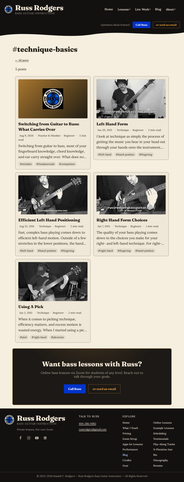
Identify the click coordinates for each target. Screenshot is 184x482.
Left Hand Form (112, 123)
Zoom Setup (130, 438)
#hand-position (125, 154)
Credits (127, 460)
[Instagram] (28, 438)
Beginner (69, 135)
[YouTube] (36, 438)
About (170, 9)
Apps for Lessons (133, 444)
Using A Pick (30, 306)
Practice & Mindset (49, 135)
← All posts (22, 60)
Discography (160, 460)
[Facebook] (20, 438)
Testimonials (161, 438)
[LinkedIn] (45, 438)
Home (109, 9)
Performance (130, 449)
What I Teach (130, 428)
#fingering (145, 154)
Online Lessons (162, 422)
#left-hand (104, 154)
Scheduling (159, 433)
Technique (123, 130)
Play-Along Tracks (164, 444)
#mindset (26, 164)
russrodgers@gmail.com (93, 429)
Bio (155, 454)
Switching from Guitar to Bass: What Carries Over (48, 126)
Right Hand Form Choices (121, 219)
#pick (23, 337)
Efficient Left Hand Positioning (49, 219)
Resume (158, 465)
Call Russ (141, 24)
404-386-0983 (87, 423)
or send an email (166, 24)
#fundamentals (45, 164)
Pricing (127, 433)
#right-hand (105, 250)
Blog (158, 9)
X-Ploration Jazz (162, 449)
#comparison (67, 164)
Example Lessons (163, 428)
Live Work (143, 9)
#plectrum (57, 337)
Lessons (124, 9)
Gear (125, 465)
